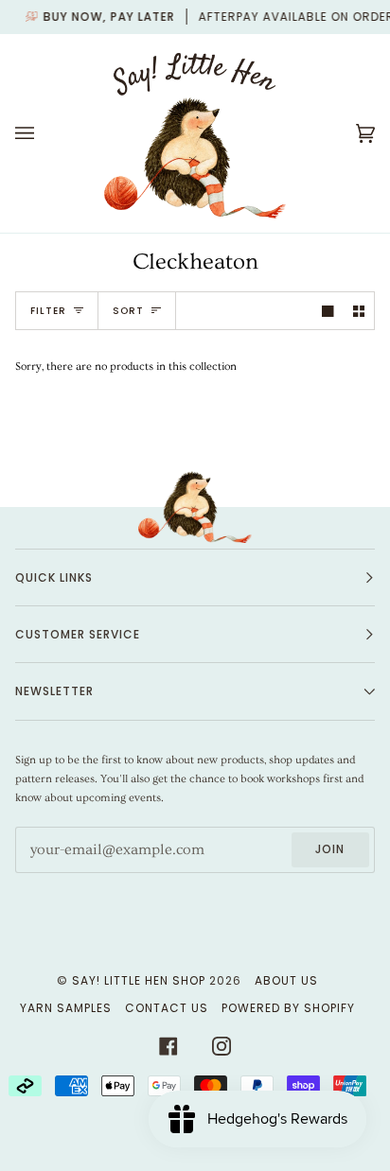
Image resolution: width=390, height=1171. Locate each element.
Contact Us (166, 1008)
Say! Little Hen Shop (138, 980)
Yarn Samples (66, 1008)
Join (330, 849)
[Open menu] (43, 133)
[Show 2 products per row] (359, 310)
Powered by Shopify (288, 1008)
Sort (128, 311)
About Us (286, 980)
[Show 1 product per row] (327, 310)
